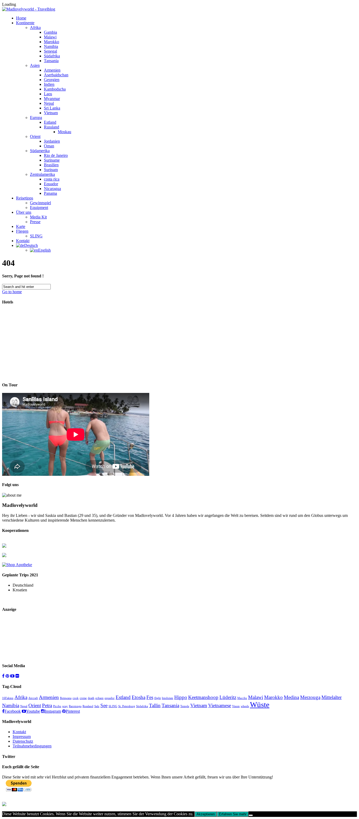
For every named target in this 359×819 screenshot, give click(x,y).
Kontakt (22, 240)
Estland (50, 122)
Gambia (50, 32)
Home (21, 18)
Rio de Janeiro (56, 155)
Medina (291, 697)
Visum (236, 706)
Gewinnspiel (40, 203)
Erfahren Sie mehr (233, 814)
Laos (48, 94)
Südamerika (40, 150)
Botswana (65, 698)
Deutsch (31, 245)
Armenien (52, 70)
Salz (96, 706)
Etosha (138, 697)
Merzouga (310, 697)
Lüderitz (227, 697)
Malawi (50, 37)
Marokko (51, 41)
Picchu (57, 706)
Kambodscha (55, 89)
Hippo (180, 697)
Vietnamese (219, 705)
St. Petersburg (126, 706)
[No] (251, 815)
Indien (49, 84)
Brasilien (51, 165)
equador (110, 698)
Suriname (52, 160)
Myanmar (52, 98)
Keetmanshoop (203, 697)
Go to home (12, 291)
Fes (149, 697)
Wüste (259, 704)
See (103, 705)
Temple (184, 706)
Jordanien (52, 141)
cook (76, 698)
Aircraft (33, 698)
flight (157, 698)
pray (65, 706)
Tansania (51, 60)
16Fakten (7, 698)
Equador (51, 184)
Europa (36, 117)
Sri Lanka (52, 108)
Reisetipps (24, 198)
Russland (51, 127)
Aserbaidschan (56, 75)
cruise (83, 698)
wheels (245, 706)
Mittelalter (331, 697)
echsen (99, 698)
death (91, 698)
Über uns (23, 212)
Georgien (51, 79)
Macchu (242, 698)
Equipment (39, 207)
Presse (35, 221)
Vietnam (51, 113)
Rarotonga (75, 706)
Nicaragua (52, 188)
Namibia (51, 46)
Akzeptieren (206, 814)
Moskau (64, 131)
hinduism (167, 698)
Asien (35, 65)
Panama (50, 193)
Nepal (49, 103)
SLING (36, 236)
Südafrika (52, 56)
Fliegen (22, 231)
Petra (47, 705)
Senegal (50, 51)
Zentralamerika (42, 174)
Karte (20, 226)
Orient (35, 136)
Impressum (22, 736)
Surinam (51, 169)
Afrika (35, 27)
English (44, 250)
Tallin (155, 705)
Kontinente (25, 23)
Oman (49, 146)
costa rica (51, 179)
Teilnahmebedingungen (32, 746)
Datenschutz (23, 741)
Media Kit (38, 217)
